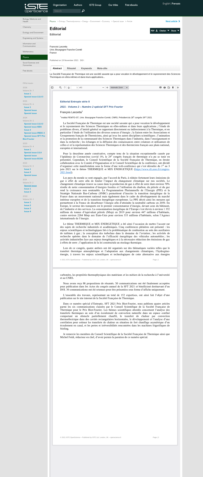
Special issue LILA (33, 152)
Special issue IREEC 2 (34, 133)
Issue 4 (27, 211)
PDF (153, 31)
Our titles (113, 4)
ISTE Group (95, 4)
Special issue (30, 113)
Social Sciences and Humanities (31, 64)
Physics (26, 57)
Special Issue (30, 110)
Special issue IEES (33, 127)
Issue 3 (27, 192)
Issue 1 (27, 93)
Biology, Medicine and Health (32, 20)
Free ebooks (131, 4)
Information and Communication (29, 45)
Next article (172, 21)
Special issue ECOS (33, 158)
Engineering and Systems (33, 38)
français (176, 3)
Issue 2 (27, 130)
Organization (60, 4)
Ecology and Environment (33, 32)
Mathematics (28, 51)
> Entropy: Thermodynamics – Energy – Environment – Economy (83, 21)
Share (174, 31)
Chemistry (27, 27)
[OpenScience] (36, 7)
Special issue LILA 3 (33, 97)
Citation (163, 31)
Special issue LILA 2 (33, 124)
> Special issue (117, 21)
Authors (78, 4)
